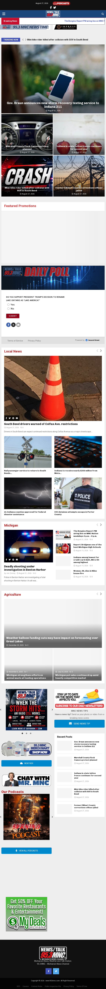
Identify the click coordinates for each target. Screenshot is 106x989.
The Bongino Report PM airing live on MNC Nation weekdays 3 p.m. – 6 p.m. (58, 21)
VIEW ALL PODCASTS (28, 851)
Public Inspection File (53, 986)
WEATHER (28, 763)
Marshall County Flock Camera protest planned (27, 147)
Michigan (11, 525)
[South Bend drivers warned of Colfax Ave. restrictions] (53, 388)
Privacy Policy (68, 986)
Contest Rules (36, 986)
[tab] (22, 733)
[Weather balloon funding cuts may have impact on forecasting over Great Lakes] (53, 623)
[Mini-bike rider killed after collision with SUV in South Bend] (64, 793)
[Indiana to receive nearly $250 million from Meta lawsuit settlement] (78, 452)
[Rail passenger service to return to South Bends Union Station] (28, 452)
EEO (18, 986)
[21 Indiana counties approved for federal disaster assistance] (28, 493)
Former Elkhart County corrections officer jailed (52, 39)
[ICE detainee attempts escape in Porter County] (78, 493)
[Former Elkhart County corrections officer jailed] (64, 809)
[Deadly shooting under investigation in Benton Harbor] (28, 546)
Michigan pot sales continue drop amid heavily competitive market (76, 676)
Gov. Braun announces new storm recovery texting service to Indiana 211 (53, 105)
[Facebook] (49, 971)
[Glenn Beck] (53, 237)
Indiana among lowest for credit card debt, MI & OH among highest (86, 560)
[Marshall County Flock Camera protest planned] (64, 762)
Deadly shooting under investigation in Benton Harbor (25, 568)
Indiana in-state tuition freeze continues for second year (79, 147)
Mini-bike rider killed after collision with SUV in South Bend (27, 189)
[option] (26, 709)
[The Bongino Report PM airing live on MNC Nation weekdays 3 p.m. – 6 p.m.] (63, 535)
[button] (52, 709)
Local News (13, 351)
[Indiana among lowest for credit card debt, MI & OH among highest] (63, 561)
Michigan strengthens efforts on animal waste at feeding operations (26, 676)
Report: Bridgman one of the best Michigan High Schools (87, 545)
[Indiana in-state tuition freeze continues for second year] (64, 777)
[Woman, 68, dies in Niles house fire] (63, 575)
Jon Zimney (10, 573)
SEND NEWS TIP (81, 723)
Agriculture (12, 594)
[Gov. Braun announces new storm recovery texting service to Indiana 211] (64, 746)
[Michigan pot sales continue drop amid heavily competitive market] (77, 664)
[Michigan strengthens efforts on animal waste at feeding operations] (28, 664)
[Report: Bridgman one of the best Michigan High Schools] (63, 548)
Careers (26, 986)
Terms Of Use (82, 986)
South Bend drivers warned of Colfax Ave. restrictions (41, 424)
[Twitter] (56, 971)
